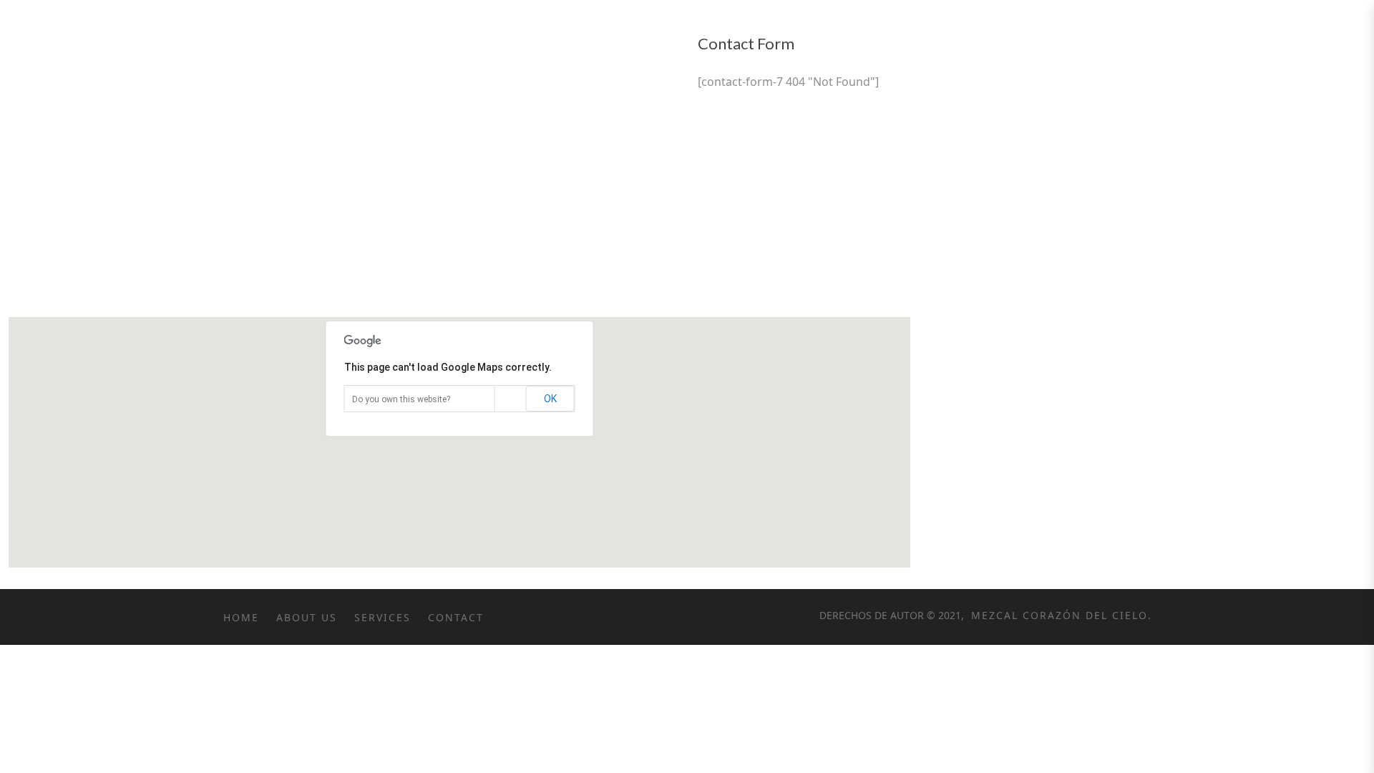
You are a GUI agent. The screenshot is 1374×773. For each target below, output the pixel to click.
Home (241, 617)
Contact (456, 617)
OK (550, 398)
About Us (306, 617)
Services (382, 617)
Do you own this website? (401, 399)
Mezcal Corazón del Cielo (1057, 615)
